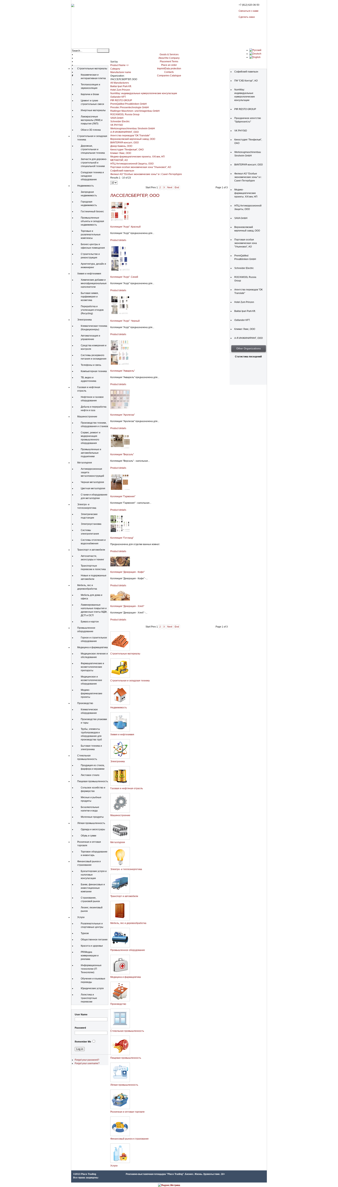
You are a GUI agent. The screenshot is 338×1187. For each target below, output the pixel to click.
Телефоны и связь (91, 365)
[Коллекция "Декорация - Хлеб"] (120, 599)
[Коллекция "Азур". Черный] (120, 314)
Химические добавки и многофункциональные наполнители (94, 283)
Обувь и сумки (88, 835)
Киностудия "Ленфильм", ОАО (127, 149)
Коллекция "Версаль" (122, 454)
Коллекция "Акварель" (122, 370)
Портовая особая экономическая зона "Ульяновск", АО (140, 167)
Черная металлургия (92, 482)
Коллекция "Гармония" (122, 496)
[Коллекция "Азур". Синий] (120, 270)
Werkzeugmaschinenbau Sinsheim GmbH (132, 128)
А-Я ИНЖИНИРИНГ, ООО (124, 132)
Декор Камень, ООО (121, 146)
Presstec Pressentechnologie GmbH (129, 107)
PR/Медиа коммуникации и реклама (90, 955)
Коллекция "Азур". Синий (124, 277)
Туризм (85, 933)
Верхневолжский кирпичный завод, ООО (132, 139)
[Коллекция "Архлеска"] (120, 408)
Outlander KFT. (118, 96)
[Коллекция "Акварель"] (120, 364)
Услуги (80, 917)
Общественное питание (94, 939)
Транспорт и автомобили (91, 549)
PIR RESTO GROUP (121, 100)
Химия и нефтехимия (89, 273)
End (177, 187)
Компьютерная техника (94, 371)
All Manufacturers (119, 82)
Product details (118, 240)
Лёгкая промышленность (91, 823)
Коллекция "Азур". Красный (125, 226)
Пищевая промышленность (92, 781)
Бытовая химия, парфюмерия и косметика (90, 297)
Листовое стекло (90, 775)
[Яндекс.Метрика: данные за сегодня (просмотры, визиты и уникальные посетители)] (169, 1185)
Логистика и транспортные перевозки (89, 998)
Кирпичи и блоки (90, 94)
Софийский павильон (122, 170)
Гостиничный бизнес (92, 211)
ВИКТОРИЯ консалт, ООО (124, 142)
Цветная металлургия (93, 488)
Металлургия (84, 462)
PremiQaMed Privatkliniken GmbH (128, 104)
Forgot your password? (87, 1059)
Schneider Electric (120, 121)
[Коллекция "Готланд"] (120, 531)
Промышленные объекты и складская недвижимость (92, 221)
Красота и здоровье (92, 945)
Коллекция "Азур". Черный (125, 321)
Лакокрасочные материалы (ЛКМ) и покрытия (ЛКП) (91, 120)
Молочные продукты (92, 817)
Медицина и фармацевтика (92, 647)
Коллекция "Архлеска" (122, 414)
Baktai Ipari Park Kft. (121, 86)
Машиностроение (87, 416)
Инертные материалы (93, 110)
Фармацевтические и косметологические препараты (92, 667)
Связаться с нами (248, 11)
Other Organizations (248, 348)
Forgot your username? (87, 1063)
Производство (85, 703)
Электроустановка (91, 524)
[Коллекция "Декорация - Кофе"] (120, 565)
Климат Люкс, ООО (120, 153)
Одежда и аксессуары (93, 829)
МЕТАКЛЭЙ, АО (119, 160)
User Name (81, 1014)
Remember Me (83, 1041)
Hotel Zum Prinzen (120, 89)
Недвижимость (85, 185)
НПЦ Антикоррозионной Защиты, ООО (132, 163)
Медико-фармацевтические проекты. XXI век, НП (137, 156)
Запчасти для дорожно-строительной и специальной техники (94, 163)
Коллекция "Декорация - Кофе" (127, 572)
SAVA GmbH (116, 118)
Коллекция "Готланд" (122, 537)
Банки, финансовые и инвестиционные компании (93, 888)
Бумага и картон (90, 621)
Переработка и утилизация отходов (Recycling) (92, 310)
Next (169, 187)
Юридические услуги (92, 988)
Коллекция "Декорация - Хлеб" (127, 606)
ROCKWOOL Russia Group (124, 114)
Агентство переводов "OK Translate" (130, 135)
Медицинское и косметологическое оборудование (91, 680)
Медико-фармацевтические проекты (91, 693)
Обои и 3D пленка (91, 130)
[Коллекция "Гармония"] (120, 490)
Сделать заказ (247, 17)
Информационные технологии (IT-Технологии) (91, 969)
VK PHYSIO (116, 125)
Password (80, 1027)
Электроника (84, 319)
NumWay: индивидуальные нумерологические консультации (143, 93)
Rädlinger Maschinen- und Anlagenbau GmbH (135, 111)
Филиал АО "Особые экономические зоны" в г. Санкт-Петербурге (146, 174)
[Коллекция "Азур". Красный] (120, 220)
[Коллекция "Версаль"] (120, 448)
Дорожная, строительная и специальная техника (93, 149)
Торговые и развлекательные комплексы (91, 234)
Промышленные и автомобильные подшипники (91, 453)
